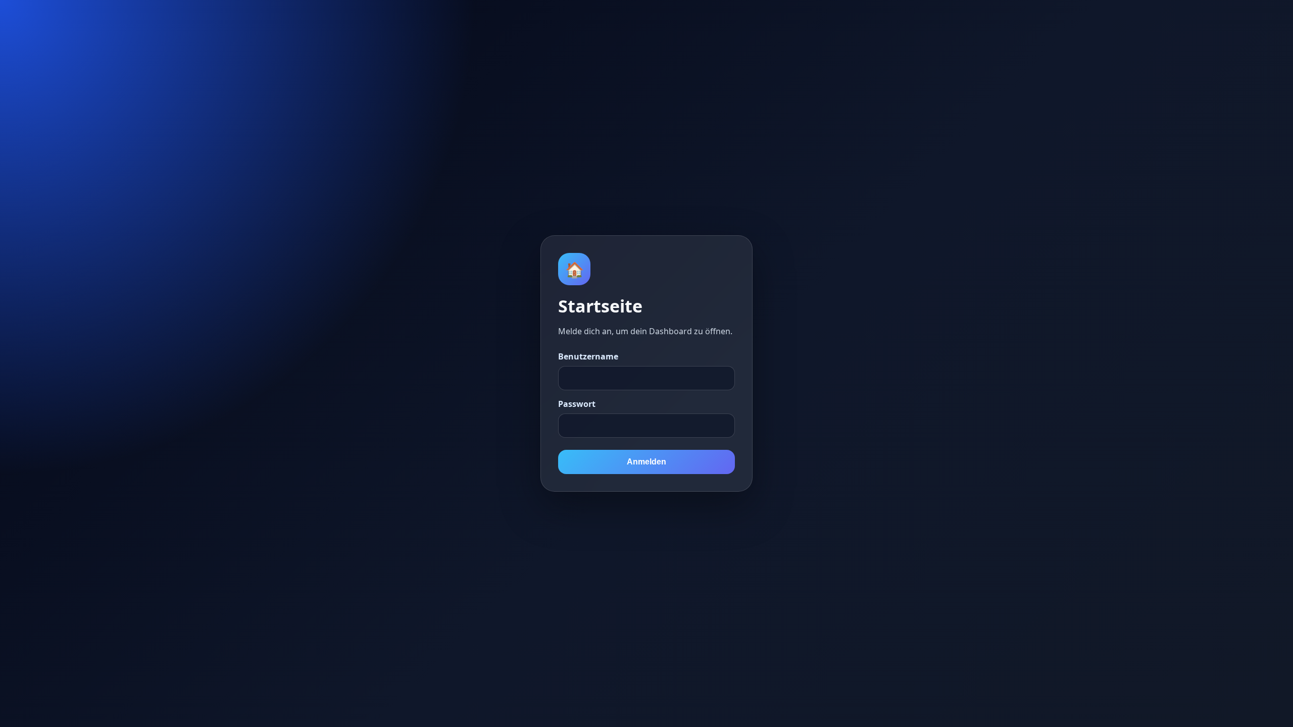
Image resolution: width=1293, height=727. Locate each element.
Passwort (576, 403)
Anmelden (646, 461)
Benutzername (588, 356)
